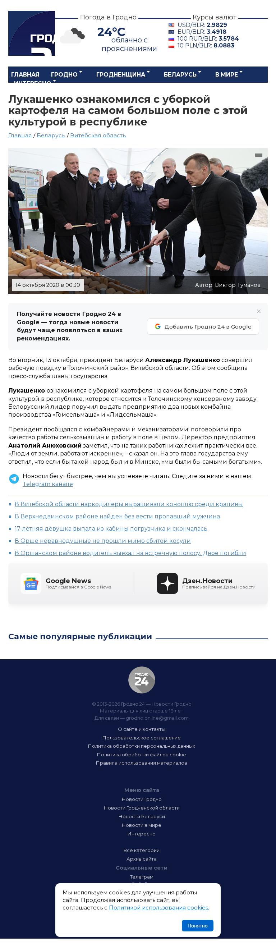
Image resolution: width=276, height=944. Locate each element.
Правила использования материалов (141, 763)
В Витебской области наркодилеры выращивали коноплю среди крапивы (129, 504)
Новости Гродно (142, 799)
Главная (25, 74)
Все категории (142, 850)
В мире (226, 74)
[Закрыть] (259, 311)
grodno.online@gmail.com (157, 718)
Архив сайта (141, 859)
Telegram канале (48, 484)
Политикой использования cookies (158, 907)
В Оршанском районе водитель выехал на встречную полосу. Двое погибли (130, 553)
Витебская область (98, 135)
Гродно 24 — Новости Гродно (141, 679)
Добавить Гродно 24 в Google (208, 326)
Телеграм (141, 877)
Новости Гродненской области (142, 808)
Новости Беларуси (142, 816)
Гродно (64, 74)
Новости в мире (141, 825)
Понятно (198, 926)
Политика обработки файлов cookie (141, 754)
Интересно (32, 83)
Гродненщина (120, 74)
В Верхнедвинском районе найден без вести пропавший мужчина (117, 516)
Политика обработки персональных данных (141, 746)
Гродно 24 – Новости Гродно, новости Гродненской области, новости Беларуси (31, 33)
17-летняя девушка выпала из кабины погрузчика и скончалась (111, 528)
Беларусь (180, 74)
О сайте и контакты (141, 729)
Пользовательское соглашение (141, 738)
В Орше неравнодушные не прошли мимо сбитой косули (103, 540)
